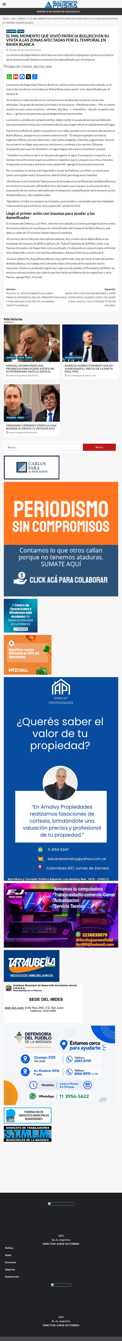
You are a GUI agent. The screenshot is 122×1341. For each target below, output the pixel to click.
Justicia (20, 357)
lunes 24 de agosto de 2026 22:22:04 (81, 375)
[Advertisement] (61, 1166)
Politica (20, 31)
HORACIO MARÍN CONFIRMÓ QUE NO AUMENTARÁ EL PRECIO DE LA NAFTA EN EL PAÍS (89, 368)
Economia (10, 1262)
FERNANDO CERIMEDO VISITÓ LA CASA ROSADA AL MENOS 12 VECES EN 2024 (31, 427)
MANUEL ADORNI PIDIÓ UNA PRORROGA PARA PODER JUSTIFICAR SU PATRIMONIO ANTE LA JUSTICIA (30, 368)
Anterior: (33, 297)
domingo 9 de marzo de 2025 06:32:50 (25, 50)
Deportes (10, 1269)
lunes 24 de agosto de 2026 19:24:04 (23, 432)
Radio (8, 1255)
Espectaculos (12, 1276)
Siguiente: (88, 297)
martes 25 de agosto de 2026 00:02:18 (23, 375)
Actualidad (11, 31)
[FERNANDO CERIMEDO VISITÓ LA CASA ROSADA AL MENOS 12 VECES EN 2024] (32, 403)
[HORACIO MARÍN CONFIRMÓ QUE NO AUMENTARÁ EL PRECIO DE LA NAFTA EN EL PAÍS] (90, 343)
